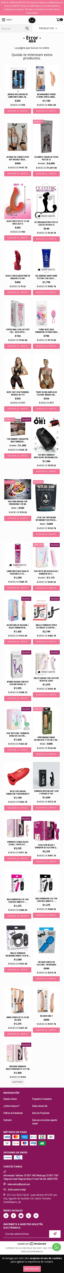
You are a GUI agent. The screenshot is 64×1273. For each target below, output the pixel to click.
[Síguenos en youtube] (21, 1215)
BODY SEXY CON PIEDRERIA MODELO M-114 (18, 393)
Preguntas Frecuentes (42, 1098)
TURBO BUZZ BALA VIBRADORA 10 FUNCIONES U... (46, 330)
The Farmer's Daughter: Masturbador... (18, 440)
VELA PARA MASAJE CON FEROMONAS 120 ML (17, 502)
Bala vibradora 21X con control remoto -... (18, 900)
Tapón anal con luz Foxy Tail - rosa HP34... (18, 330)
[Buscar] (27, 28)
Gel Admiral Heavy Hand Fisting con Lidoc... (46, 277)
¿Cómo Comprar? (11, 1106)
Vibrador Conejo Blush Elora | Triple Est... (17, 843)
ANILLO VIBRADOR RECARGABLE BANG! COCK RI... (18, 954)
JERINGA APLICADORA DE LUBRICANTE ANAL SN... (18, 95)
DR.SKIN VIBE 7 (46, 1016)
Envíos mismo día (39, 1106)
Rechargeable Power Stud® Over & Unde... (46, 95)
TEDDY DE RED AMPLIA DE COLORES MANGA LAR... (46, 393)
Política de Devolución (13, 1113)
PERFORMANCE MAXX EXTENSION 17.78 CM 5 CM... (46, 738)
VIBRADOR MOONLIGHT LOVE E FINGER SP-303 (46, 792)
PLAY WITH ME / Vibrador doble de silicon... (17, 734)
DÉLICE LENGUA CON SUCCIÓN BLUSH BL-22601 (46, 679)
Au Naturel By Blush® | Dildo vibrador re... (18, 626)
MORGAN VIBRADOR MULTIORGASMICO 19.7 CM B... (17, 1067)
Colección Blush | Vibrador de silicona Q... (46, 846)
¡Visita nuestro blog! (17, 1189)
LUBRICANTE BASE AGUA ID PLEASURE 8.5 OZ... (18, 572)
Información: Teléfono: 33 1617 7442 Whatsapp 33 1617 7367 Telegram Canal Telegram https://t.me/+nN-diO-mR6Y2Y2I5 (31, 1177)
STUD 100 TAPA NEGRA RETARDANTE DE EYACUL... (46, 518)
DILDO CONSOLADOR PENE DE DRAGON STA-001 (17, 277)
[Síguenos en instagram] (6, 1215)
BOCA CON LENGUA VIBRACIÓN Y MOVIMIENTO (17, 792)
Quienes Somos (10, 1098)
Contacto (7, 1120)
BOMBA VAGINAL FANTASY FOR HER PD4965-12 (18, 683)
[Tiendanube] (32, 1244)
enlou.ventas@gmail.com (19, 1184)
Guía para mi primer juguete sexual (44, 1121)
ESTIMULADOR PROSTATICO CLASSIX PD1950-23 (46, 223)
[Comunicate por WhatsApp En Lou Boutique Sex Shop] (56, 1247)
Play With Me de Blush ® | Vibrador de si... (46, 572)
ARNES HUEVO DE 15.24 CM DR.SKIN (17, 1018)
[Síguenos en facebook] (13, 1215)
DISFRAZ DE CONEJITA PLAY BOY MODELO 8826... (17, 158)
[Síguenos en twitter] (28, 1215)
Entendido (32, 1269)
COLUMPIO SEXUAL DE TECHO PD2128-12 (46, 158)
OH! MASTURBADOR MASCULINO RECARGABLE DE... (46, 456)
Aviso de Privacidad (40, 1113)
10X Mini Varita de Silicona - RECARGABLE (46, 963)
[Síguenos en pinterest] (36, 1215)
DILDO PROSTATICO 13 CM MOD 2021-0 (17, 222)
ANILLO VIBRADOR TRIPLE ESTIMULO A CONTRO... (46, 626)
